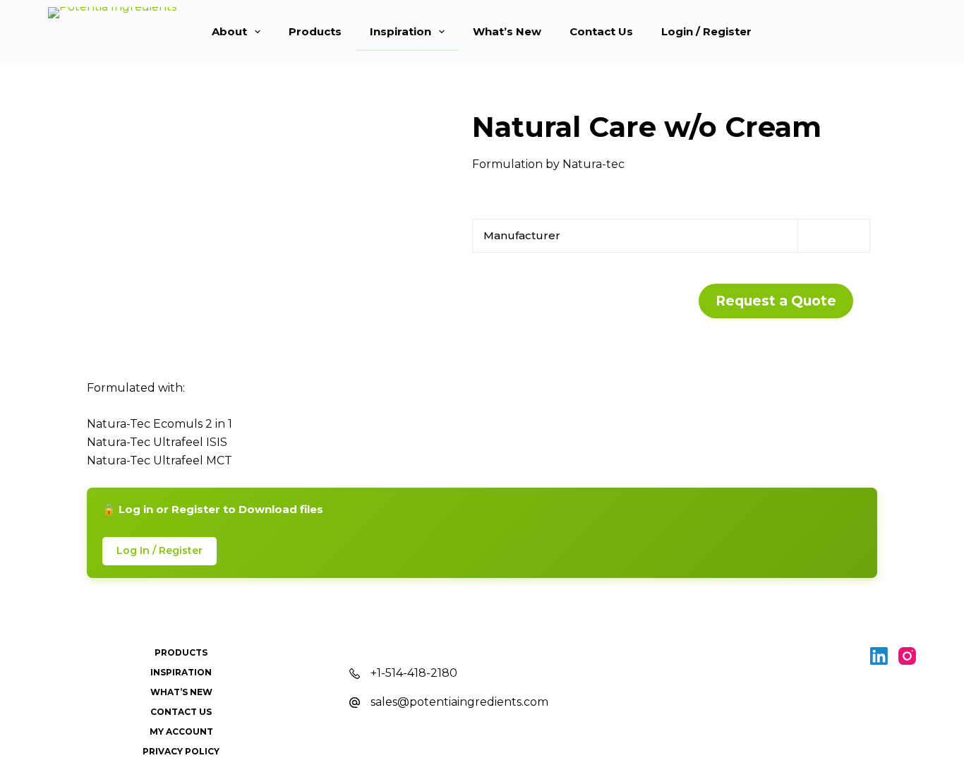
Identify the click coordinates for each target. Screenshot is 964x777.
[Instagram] (907, 656)
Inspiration (400, 31)
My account (181, 731)
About (229, 31)
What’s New (507, 31)
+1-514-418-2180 (413, 673)
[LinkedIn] (879, 656)
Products (315, 31)
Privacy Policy (181, 751)
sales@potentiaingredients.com (459, 702)
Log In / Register (159, 550)
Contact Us (601, 31)
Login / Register (706, 31)
